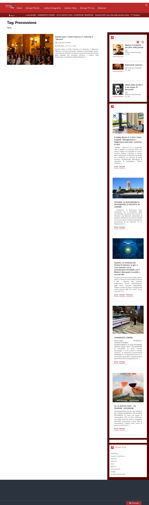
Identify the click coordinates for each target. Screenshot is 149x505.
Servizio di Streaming (118, 474)
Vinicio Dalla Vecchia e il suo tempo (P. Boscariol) (134, 68)
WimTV (113, 466)
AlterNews (114, 453)
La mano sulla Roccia (118, 456)
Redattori (102, 8)
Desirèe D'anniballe (136, 49)
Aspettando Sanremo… (134, 46)
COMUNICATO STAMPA (36, 15)
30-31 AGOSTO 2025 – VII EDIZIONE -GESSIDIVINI (64, 15)
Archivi (116, 167)
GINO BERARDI (131, 86)
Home (19, 8)
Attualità (122, 167)
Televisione (129, 295)
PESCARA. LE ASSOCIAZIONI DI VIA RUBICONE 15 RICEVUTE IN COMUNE (127, 204)
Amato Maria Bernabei (134, 76)
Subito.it (114, 461)
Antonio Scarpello (65, 43)
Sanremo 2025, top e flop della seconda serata (102, 15)
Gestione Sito (115, 469)
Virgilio (113, 472)
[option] (36, 15)
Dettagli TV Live (87, 8)
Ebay (112, 464)
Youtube (114, 459)
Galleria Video (70, 8)
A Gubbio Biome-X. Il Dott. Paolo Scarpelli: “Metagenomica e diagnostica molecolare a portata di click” (127, 141)
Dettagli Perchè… (32, 8)
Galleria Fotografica (52, 8)
